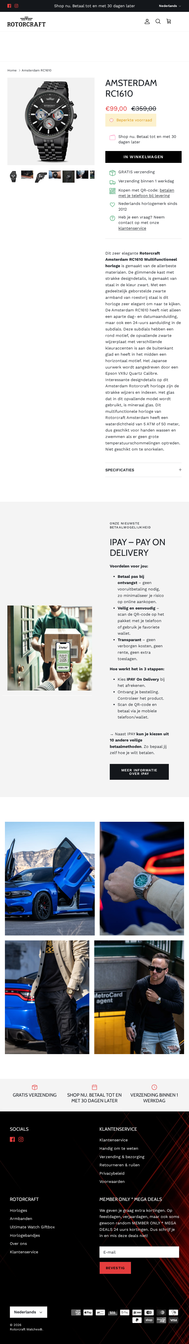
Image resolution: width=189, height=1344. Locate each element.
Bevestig (115, 1268)
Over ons (169, 39)
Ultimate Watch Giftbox (32, 1227)
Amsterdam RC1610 (36, 70)
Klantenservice (94, 53)
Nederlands (168, 6)
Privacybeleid (112, 1173)
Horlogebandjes (136, 39)
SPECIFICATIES (119, 470)
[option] (50, 121)
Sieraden (47, 39)
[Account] (146, 21)
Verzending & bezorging (121, 1156)
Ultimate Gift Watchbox (87, 39)
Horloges (20, 39)
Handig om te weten (118, 1148)
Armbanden (21, 1218)
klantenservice (132, 228)
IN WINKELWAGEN (144, 156)
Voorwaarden (112, 1181)
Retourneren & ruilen (119, 1165)
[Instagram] (16, 6)
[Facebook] (9, 6)
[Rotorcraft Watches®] (26, 21)
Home (12, 70)
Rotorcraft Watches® (26, 1329)
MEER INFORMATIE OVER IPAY (139, 772)
